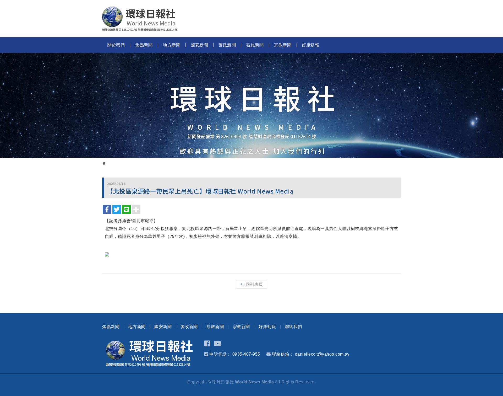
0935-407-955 (246, 354)
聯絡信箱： (283, 354)
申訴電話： (220, 354)
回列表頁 (254, 284)
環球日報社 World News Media (140, 19)
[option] (251, 105)
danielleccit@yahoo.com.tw (322, 354)
